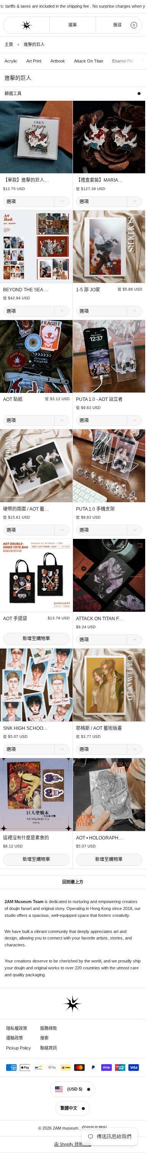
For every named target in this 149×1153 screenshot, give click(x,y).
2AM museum (66, 1128)
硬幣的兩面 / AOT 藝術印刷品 (33, 509)
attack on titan (88, 61)
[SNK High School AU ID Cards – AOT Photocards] (36, 685)
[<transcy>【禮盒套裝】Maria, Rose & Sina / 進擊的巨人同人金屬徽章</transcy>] (109, 137)
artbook (57, 61)
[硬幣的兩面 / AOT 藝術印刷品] (36, 465)
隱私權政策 (16, 1028)
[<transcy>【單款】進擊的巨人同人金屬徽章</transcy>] (36, 137)
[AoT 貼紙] (36, 356)
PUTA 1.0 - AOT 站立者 (99, 399)
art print (33, 61)
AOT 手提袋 (15, 618)
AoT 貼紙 (13, 399)
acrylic (11, 61)
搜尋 (117, 25)
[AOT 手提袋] (36, 575)
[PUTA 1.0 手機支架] (109, 465)
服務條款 (48, 1028)
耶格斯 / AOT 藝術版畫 (99, 728)
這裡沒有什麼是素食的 (26, 838)
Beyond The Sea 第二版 (30, 289)
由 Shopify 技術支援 (72, 1144)
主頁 (9, 44)
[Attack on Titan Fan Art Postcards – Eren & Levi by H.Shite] (109, 575)
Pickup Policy (18, 1048)
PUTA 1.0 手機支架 (95, 509)
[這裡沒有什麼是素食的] (36, 794)
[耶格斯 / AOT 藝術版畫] (109, 685)
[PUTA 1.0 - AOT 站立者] (109, 356)
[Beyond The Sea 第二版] (36, 246)
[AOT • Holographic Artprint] (109, 794)
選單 (72, 25)
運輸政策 (14, 1038)
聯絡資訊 (48, 1048)
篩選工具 (13, 93)
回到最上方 (72, 882)
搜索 (44, 1038)
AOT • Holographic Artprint (111, 838)
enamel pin (122, 61)
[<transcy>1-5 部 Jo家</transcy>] (109, 246)
